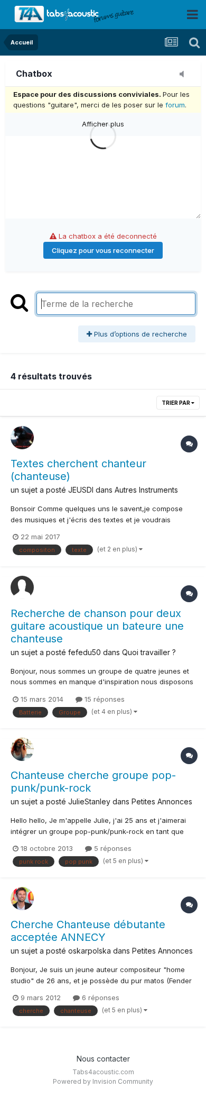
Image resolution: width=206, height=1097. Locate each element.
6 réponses (99, 997)
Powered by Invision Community (103, 1081)
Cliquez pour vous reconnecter (103, 250)
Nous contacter (103, 1058)
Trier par (176, 403)
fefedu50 (84, 652)
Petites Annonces (162, 801)
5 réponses (112, 848)
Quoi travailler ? (149, 652)
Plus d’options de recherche (139, 334)
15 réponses (103, 699)
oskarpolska (89, 950)
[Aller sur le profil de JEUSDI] (22, 437)
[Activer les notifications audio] (185, 74)
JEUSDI (80, 489)
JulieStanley (89, 801)
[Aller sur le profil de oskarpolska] (22, 898)
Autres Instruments (146, 489)
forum (175, 105)
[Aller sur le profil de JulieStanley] (22, 749)
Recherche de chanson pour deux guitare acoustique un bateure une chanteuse (97, 626)
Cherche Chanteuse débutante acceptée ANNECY (88, 931)
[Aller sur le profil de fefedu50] (22, 587)
